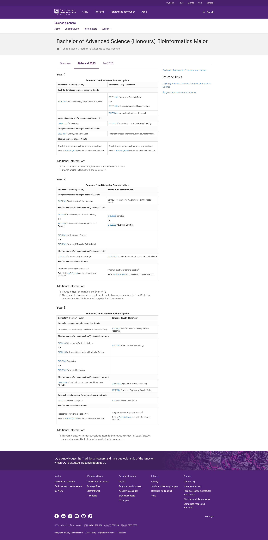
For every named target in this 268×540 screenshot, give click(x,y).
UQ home (170, 3)
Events (191, 3)
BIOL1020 (62, 134)
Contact (210, 3)
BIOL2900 (62, 244)
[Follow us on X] (70, 516)
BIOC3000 (62, 343)
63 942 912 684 (95, 525)
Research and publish (162, 491)
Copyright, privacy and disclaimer (68, 533)
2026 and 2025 (87, 63)
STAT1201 (113, 97)
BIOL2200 (62, 235)
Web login (209, 516)
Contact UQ (189, 481)
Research (99, 11)
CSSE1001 (113, 123)
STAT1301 (113, 106)
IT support (92, 495)
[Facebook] (56, 516)
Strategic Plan (93, 486)
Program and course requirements (179, 92)
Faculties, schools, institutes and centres (197, 493)
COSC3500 (116, 384)
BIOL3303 (62, 361)
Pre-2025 (108, 63)
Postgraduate (90, 28)
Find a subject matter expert (68, 486)
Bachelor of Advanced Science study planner (184, 70)
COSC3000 (62, 382)
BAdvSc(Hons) (71, 150)
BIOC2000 (62, 215)
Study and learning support (164, 486)
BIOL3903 (62, 370)
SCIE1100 (62, 101)
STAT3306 (116, 390)
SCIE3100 (116, 328)
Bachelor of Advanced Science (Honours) (100, 48)
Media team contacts (64, 481)
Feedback (122, 533)
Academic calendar (128, 491)
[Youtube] (77, 516)
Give (200, 3)
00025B (115, 525)
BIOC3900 (62, 352)
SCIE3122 (116, 400)
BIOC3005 (116, 345)
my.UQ (122, 481)
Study (85, 11)
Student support (127, 495)
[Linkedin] (63, 516)
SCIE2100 (62, 201)
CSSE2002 (62, 256)
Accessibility (90, 533)
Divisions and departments (197, 499)
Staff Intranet (93, 491)
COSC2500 (112, 256)
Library (154, 481)
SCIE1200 (113, 113)
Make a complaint (192, 486)
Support (105, 28)
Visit (153, 495)
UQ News (58, 491)
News (181, 3)
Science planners (65, 23)
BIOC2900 (62, 224)
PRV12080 (132, 525)
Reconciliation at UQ (93, 462)
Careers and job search (98, 481)
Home (57, 28)
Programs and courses (130, 486)
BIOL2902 (112, 225)
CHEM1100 (63, 123)
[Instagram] (83, 516)
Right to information (107, 533)
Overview (65, 63)
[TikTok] (90, 516)
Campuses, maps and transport (194, 506)
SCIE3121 (62, 400)
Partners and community (123, 11)
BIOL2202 (112, 216)
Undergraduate (72, 28)
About (144, 11)
